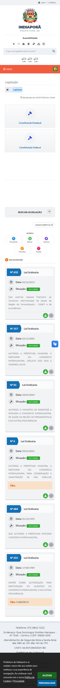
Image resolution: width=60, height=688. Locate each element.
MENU (9, 69)
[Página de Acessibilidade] (44, 44)
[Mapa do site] (38, 44)
